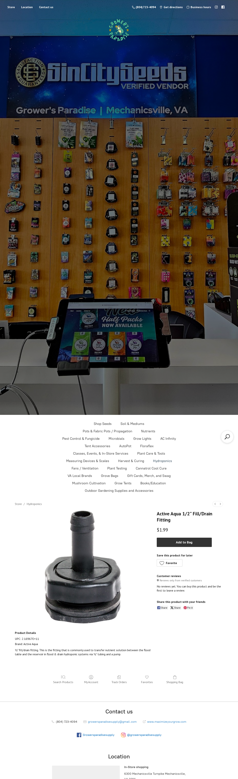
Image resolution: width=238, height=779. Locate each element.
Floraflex (147, 446)
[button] (170, 563)
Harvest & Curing (131, 461)
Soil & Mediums (132, 424)
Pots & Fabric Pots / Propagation (107, 431)
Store (11, 7)
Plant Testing (117, 468)
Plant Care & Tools (151, 453)
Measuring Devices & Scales (87, 461)
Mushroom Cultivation (89, 483)
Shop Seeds (103, 424)
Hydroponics (162, 461)
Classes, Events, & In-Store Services (100, 453)
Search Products (63, 682)
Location (27, 7)
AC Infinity (168, 439)
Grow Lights (142, 439)
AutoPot (125, 446)
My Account (91, 682)
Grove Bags (109, 476)
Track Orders (119, 682)
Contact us (46, 7)
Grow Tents (123, 483)
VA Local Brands (79, 476)
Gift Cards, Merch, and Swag (149, 476)
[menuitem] (215, 504)
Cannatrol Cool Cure (151, 468)
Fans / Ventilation (85, 468)
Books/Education (153, 483)
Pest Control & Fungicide (81, 439)
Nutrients (148, 431)
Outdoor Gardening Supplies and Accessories (119, 491)
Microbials (116, 439)
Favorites (147, 682)
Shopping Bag (174, 682)
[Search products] (227, 436)
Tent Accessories (97, 446)
